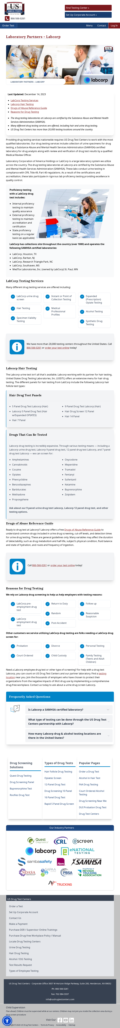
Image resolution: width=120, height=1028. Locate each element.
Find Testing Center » (77, 7)
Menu (89, 25)
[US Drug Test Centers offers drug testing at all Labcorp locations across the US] (40, 851)
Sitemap (71, 1025)
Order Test (8, 25)
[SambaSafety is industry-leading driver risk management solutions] (35, 862)
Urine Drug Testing (19, 947)
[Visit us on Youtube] (65, 1019)
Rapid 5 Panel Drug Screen (59, 803)
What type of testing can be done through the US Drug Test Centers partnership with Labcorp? (67, 721)
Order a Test (16, 906)
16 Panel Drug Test (54, 797)
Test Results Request (20, 965)
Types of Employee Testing (23, 970)
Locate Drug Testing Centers (25, 941)
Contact (101, 25)
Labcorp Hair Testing (22, 104)
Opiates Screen (52, 778)
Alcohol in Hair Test (89, 778)
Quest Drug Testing (20, 775)
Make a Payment (18, 924)
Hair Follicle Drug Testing (58, 771)
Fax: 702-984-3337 (60, 994)
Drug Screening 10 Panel (58, 791)
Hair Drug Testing (19, 953)
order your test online (57, 347)
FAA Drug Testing (88, 784)
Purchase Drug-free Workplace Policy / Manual (35, 935)
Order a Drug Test (89, 771)
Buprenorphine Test (21, 788)
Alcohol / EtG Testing (20, 959)
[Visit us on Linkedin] (71, 1019)
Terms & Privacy (47, 1025)
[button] (7, 1021)
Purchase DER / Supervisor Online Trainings (33, 929)
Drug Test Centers (89, 813)
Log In (114, 25)
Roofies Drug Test (20, 795)
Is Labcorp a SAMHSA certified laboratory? (55, 709)
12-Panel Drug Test (54, 784)
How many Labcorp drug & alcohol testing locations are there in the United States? (64, 735)
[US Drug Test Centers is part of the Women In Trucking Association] (60, 883)
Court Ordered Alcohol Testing (91, 792)
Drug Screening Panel (22, 782)
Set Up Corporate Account (23, 912)
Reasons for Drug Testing (25, 111)
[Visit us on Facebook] (60, 1019)
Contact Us (15, 918)
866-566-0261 (34, 347)
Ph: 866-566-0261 (60, 988)
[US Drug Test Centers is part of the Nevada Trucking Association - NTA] (89, 872)
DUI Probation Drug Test (92, 807)
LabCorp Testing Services (24, 100)
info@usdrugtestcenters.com (60, 999)
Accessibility (61, 1025)
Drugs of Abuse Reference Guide (29, 108)
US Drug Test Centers (29, 1025)
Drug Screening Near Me (93, 801)
